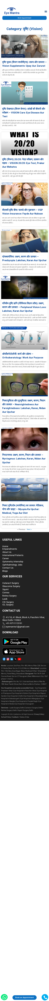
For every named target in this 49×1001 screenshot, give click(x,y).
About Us (6, 552)
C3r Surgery (8, 602)
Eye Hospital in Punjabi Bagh (26, 701)
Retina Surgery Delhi (9, 710)
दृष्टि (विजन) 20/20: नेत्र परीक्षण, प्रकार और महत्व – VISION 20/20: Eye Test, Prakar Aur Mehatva (23, 163)
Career (5, 558)
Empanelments (9, 549)
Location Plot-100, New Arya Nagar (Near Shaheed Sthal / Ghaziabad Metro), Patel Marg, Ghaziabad (23, 670)
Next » (29, 529)
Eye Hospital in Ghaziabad (34, 696)
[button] (46, 11)
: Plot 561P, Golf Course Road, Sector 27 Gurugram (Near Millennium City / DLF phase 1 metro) (24, 676)
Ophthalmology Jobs (12, 565)
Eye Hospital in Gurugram (24, 704)
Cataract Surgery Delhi (34, 708)
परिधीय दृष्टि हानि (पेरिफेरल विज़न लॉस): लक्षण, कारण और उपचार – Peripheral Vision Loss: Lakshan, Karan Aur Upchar (24, 307)
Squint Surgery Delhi (25, 710)
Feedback (15, 717)
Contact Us (7, 568)
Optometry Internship (12, 561)
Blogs (5, 571)
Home (5, 546)
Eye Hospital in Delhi (15, 696)
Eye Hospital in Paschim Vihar (25, 691)
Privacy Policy (39, 714)
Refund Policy (6, 717)
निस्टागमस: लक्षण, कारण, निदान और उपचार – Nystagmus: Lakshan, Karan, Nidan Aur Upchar (24, 458)
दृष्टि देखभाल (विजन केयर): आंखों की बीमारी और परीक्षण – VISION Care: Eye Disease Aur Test (23, 112)
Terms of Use (24, 717)
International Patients (12, 555)
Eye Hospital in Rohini (20, 693)
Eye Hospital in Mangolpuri (30, 698)
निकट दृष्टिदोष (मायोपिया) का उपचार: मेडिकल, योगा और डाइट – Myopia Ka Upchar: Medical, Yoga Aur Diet (23, 509)
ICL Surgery (7, 604)
